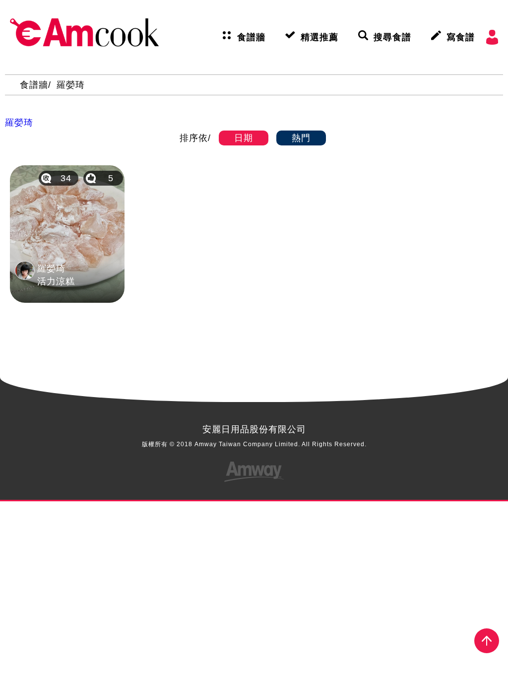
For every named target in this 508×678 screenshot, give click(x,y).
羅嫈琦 (71, 85)
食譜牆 (251, 37)
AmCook (84, 32)
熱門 (301, 138)
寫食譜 (460, 37)
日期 (243, 138)
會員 (492, 37)
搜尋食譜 (392, 37)
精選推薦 (319, 37)
